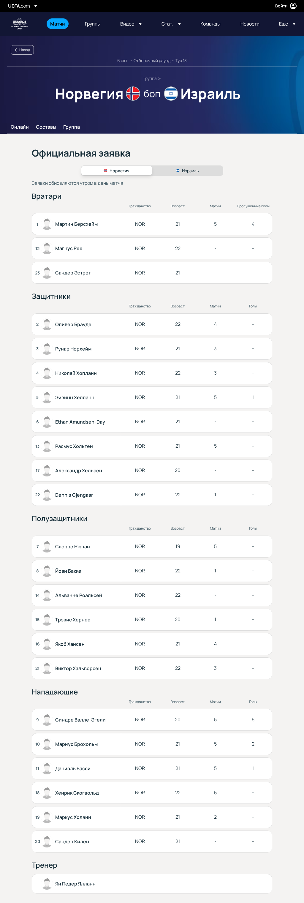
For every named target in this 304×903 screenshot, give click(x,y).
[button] (130, 23)
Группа (71, 127)
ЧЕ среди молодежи (19, 23)
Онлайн (20, 127)
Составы (46, 127)
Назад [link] (24, 49)
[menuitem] (60, 23)
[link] (57, 23)
